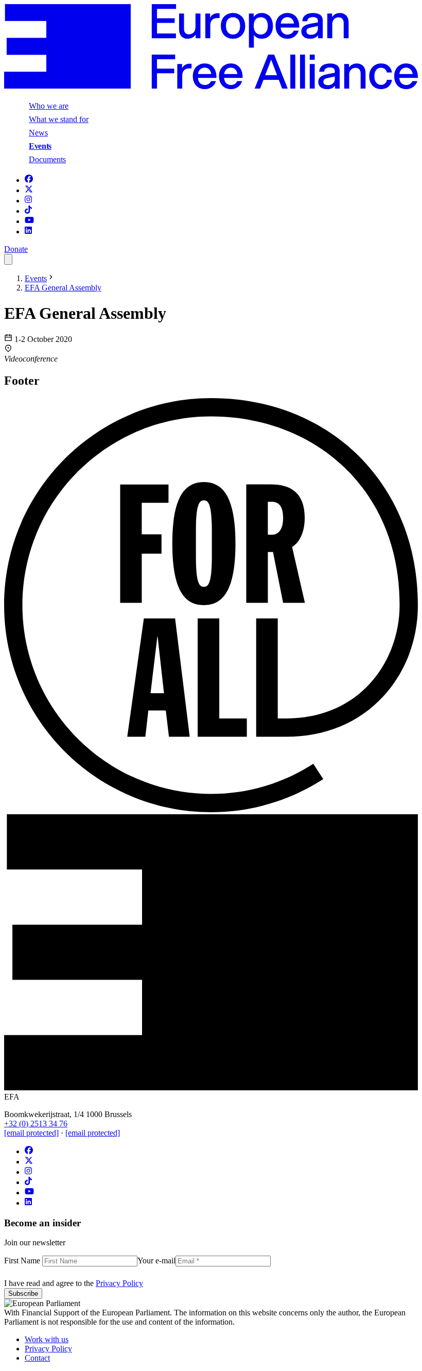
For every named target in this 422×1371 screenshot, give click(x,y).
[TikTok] (28, 211)
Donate (16, 249)
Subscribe (23, 1293)
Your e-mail (156, 1260)
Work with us (46, 1339)
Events (40, 146)
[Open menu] (8, 259)
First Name (23, 1260)
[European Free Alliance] (211, 86)
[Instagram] (28, 200)
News (38, 132)
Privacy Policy (119, 1283)
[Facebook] (29, 180)
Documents (47, 159)
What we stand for (59, 119)
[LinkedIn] (28, 231)
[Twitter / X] (29, 190)
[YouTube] (29, 221)
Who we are (48, 105)
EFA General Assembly (63, 287)
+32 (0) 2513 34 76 (35, 1123)
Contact (37, 1357)
